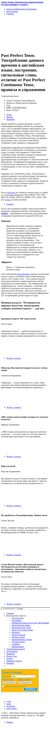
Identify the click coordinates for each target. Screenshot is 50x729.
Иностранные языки (21, 625)
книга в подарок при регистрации (21, 9)
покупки (11, 192)
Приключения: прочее (22, 639)
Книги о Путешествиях (22, 630)
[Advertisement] (18, 33)
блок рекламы (23, 274)
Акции (9, 658)
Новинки (10, 654)
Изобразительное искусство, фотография (30, 623)
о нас (8, 701)
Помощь (10, 663)
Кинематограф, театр (21, 627)
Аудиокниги (12, 651)
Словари (16, 644)
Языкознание (18, 647)
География (16, 620)
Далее (9, 114)
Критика (16, 632)
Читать (9, 117)
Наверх (9, 722)
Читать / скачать (13, 358)
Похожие (10, 119)
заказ (8, 704)
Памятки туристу (14, 661)
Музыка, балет (18, 637)
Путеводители (18, 642)
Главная (10, 613)
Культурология (18, 635)
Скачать (10, 204)
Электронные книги (15, 649)
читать (8, 200)
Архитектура (18, 618)
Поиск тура (11, 656)
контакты (10, 706)
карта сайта (11, 708)
